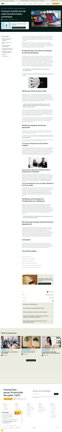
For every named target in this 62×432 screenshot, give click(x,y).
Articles (28, 405)
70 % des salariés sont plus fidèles (37, 192)
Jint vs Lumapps (52, 406)
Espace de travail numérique (41, 407)
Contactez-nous (17, 408)
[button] (20, 3)
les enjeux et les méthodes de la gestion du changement (43, 135)
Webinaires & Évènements (31, 408)
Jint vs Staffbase (53, 416)
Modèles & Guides (30, 406)
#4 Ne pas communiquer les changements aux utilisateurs (7, 49)
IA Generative (41, 411)
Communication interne (42, 409)
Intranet (40, 405)
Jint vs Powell (52, 405)
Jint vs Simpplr (52, 417)
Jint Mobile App (5, 408)
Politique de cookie (18, 409)
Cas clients (28, 414)
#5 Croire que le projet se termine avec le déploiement (7, 52)
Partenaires (28, 413)
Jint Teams (5, 406)
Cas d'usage (29, 411)
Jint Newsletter (5, 409)
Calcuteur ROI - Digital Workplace (30, 410)
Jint (26, 99)
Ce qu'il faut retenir (5, 56)
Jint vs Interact (52, 413)
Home (2, 8)
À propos (16, 405)
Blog (5, 8)
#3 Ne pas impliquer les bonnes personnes (6, 46)
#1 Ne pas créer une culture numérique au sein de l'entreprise (7, 39)
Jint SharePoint (5, 405)
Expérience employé (42, 410)
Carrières (16, 406)
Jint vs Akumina (52, 412)
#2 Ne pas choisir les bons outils (6, 43)
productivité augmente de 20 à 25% (37, 65)
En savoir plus (6, 0)
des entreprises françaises (36, 37)
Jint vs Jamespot (53, 408)
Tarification (35, 3)
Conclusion (4, 54)
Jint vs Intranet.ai (53, 410)
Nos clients (30, 3)
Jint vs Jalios (52, 409)
